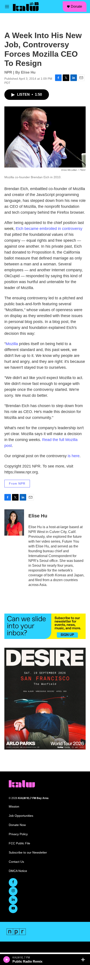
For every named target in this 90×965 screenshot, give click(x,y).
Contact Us (16, 861)
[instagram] (13, 891)
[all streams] (84, 959)
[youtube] (13, 908)
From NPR (17, 483)
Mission (14, 806)
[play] (6, 959)
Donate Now (17, 825)
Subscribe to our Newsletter (28, 852)
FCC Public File (19, 843)
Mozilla (12, 344)
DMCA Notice (18, 871)
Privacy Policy (18, 834)
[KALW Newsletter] (45, 626)
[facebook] (13, 882)
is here (74, 456)
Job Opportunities (21, 815)
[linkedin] (13, 900)
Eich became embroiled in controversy (49, 228)
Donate (76, 6)
